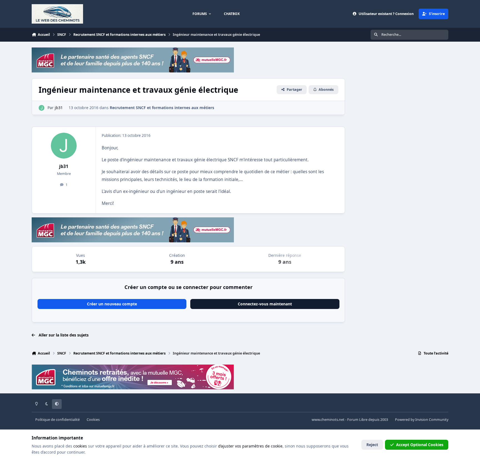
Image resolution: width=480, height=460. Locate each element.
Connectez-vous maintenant (265, 303)
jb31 (63, 166)
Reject (372, 444)
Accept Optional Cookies (419, 444)
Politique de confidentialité (57, 419)
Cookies (93, 419)
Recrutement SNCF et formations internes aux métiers (162, 107)
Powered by (421, 419)
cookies (80, 446)
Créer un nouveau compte (112, 303)
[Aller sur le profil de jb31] (41, 108)
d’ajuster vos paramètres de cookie (250, 446)
